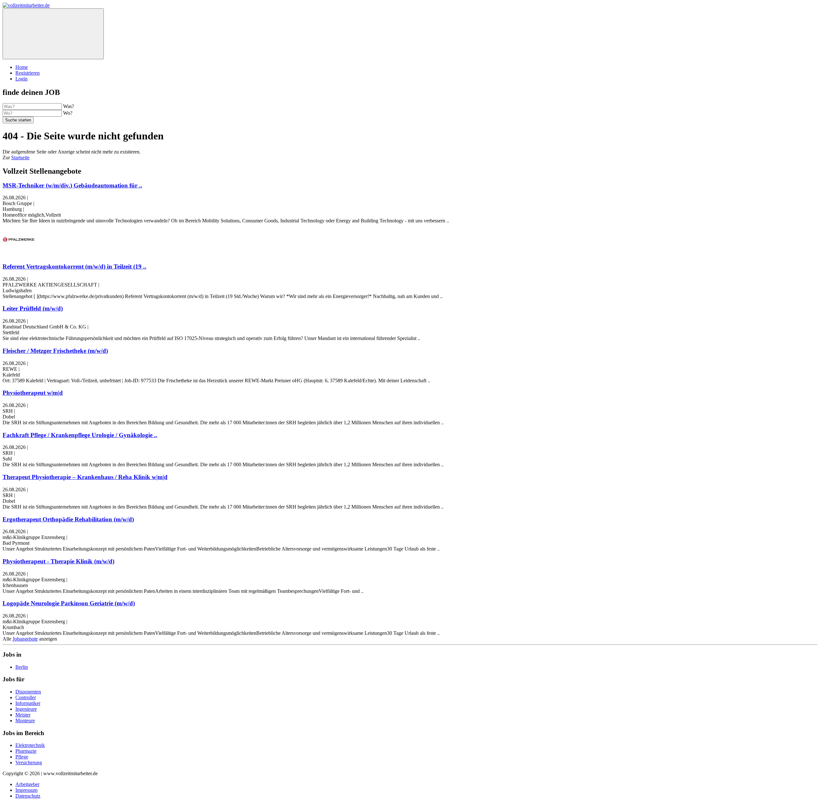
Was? (68, 106)
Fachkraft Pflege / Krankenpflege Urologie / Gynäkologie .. (80, 435)
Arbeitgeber (27, 784)
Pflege (21, 756)
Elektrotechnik (30, 745)
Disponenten (28, 691)
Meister (22, 714)
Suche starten (18, 120)
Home (21, 67)
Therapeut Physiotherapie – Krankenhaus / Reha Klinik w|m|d (85, 477)
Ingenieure (26, 709)
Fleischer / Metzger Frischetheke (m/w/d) (55, 350)
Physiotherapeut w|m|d (33, 392)
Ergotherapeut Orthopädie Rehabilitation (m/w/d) (68, 519)
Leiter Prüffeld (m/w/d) (33, 308)
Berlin (21, 667)
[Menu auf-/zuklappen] (53, 33)
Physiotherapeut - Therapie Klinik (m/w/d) (58, 561)
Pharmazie (26, 751)
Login (21, 78)
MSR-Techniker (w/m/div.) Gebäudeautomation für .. (72, 185)
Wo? (67, 113)
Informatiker (27, 703)
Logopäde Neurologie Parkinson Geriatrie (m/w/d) (69, 603)
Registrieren (27, 73)
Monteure (25, 720)
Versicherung (28, 762)
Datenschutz (27, 796)
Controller (25, 697)
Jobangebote (25, 639)
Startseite (20, 157)
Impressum (26, 790)
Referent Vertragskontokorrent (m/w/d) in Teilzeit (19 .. (74, 266)
